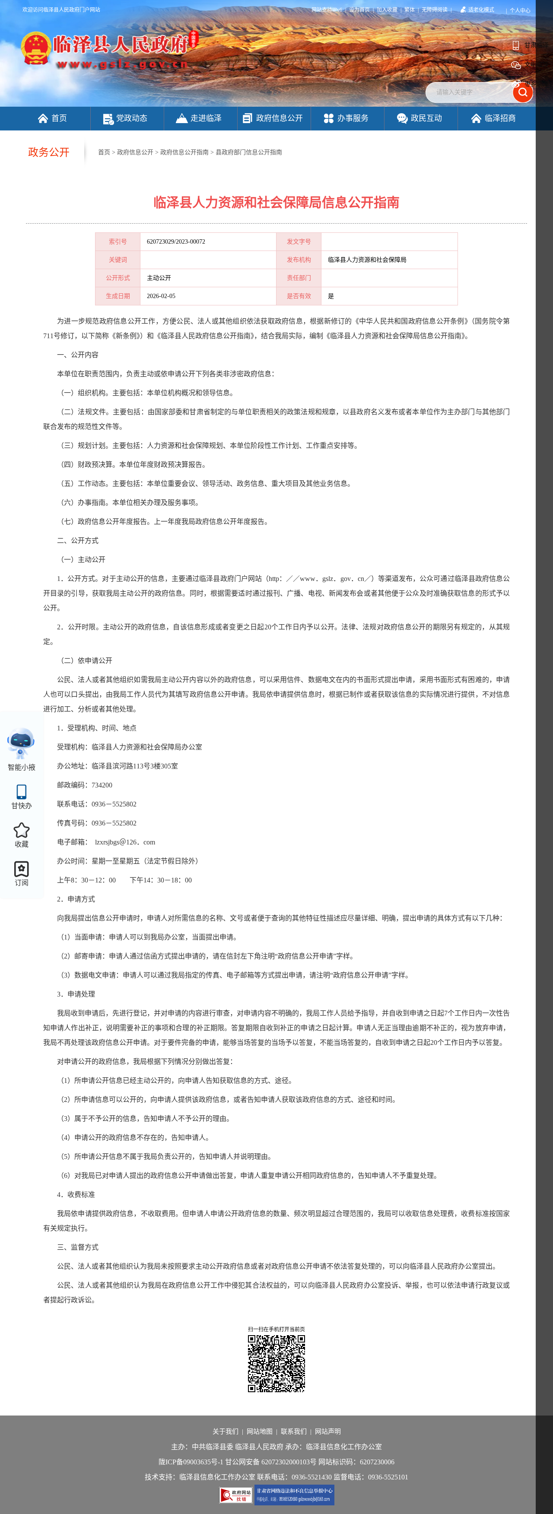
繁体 (409, 10)
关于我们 (225, 1431)
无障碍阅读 (435, 10)
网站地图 (260, 1431)
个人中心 (520, 11)
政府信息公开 (279, 118)
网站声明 (328, 1431)
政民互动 (426, 118)
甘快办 (21, 805)
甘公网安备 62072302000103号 (271, 1462)
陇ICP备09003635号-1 (191, 1462)
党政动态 (131, 118)
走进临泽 (206, 118)
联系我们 (294, 1431)
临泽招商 (500, 118)
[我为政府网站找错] (236, 1494)
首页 (59, 118)
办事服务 (353, 118)
